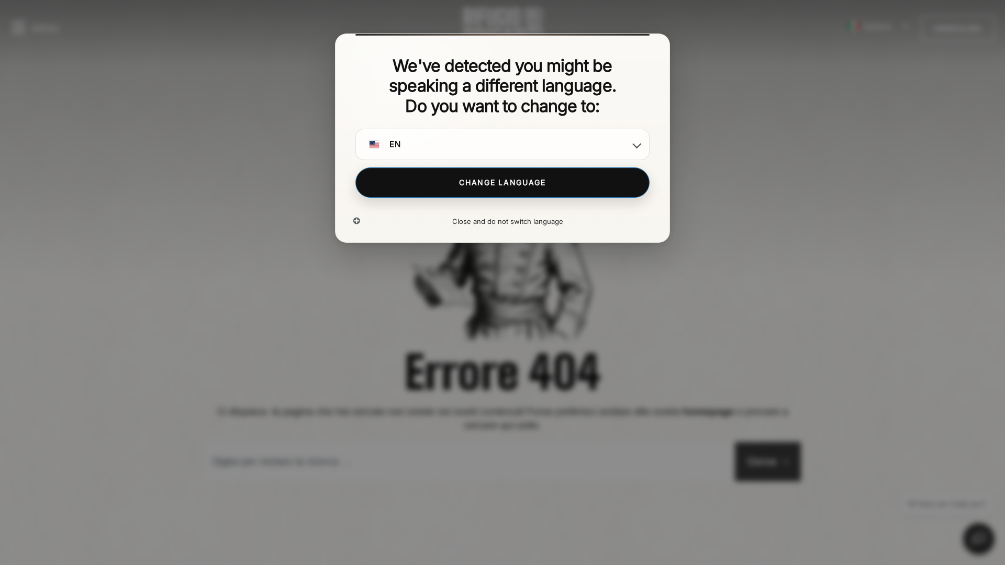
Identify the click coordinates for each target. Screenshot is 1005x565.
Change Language (502, 182)
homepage (708, 411)
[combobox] (467, 461)
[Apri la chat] (979, 539)
